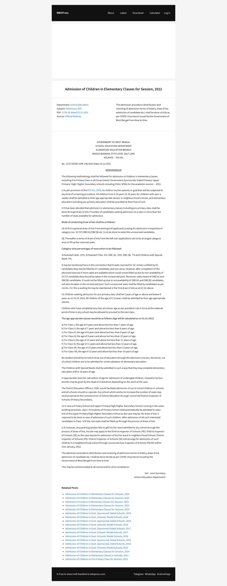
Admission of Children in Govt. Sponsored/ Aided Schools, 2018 (98, 521)
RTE (80, 108)
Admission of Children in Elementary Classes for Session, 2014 (97, 551)
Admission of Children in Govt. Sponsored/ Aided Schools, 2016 (98, 540)
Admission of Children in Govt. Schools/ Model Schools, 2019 (96, 517)
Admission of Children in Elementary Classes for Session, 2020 (97, 509)
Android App (163, 574)
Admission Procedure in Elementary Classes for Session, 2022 (97, 502)
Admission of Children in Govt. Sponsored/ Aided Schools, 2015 (98, 544)
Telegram (138, 574)
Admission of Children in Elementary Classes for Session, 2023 (97, 498)
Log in (167, 13)
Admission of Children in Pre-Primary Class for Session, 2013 (96, 559)
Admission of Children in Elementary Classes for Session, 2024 (97, 494)
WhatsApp (150, 574)
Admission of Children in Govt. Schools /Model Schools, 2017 (96, 532)
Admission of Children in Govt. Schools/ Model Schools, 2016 (96, 536)
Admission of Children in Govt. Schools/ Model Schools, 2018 (96, 524)
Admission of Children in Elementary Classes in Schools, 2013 (96, 555)
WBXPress (63, 13)
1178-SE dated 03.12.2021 (75, 112)
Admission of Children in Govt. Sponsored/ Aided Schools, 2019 (98, 513)
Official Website (73, 116)
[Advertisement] (113, 52)
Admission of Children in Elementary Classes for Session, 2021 (97, 505)
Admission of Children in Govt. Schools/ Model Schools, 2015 (96, 547)
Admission (71, 108)
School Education (79, 105)
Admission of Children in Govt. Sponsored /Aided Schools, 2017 (98, 528)
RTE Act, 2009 (94, 190)
